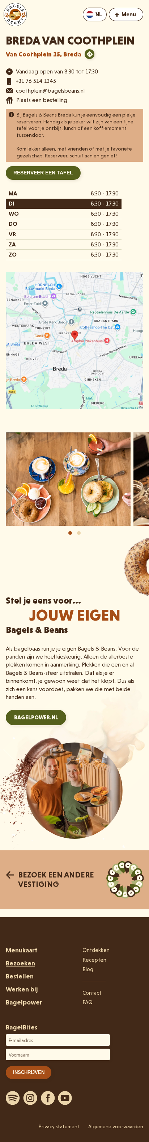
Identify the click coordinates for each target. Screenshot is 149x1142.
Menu (125, 14)
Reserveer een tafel (43, 172)
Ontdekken (96, 950)
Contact (91, 993)
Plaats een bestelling (41, 100)
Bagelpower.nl (36, 717)
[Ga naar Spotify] (13, 1098)
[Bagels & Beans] (15, 14)
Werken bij (22, 989)
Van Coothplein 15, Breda (43, 54)
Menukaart (21, 950)
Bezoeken (20, 963)
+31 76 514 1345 (36, 80)
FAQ (87, 1002)
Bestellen (20, 976)
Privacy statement (59, 1126)
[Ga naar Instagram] (30, 1098)
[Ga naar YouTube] (65, 1098)
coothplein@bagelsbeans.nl (50, 90)
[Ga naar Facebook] (48, 1098)
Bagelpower (24, 1002)
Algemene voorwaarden (115, 1126)
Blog (87, 969)
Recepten (94, 960)
